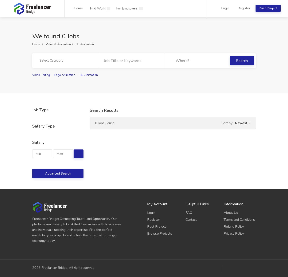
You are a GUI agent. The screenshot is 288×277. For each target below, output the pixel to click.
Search (242, 60)
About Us (231, 212)
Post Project (268, 8)
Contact (191, 219)
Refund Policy (234, 226)
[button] (242, 123)
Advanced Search (58, 173)
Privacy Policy (234, 233)
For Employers (127, 8)
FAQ (189, 212)
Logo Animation (64, 75)
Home (78, 8)
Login (224, 8)
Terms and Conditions (239, 219)
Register (244, 8)
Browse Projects (159, 233)
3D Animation (89, 75)
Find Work (97, 8)
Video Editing (41, 75)
